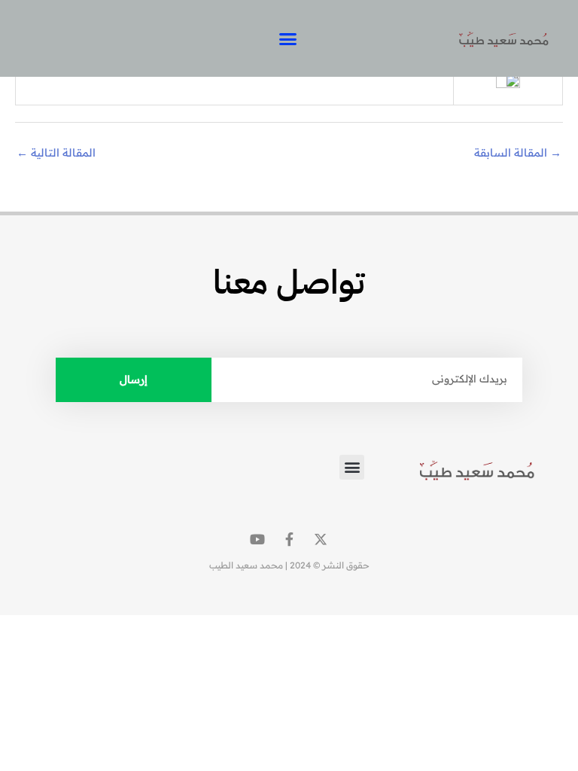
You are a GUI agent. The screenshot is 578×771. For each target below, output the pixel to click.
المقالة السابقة (517, 152)
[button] (288, 38)
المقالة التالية (56, 152)
